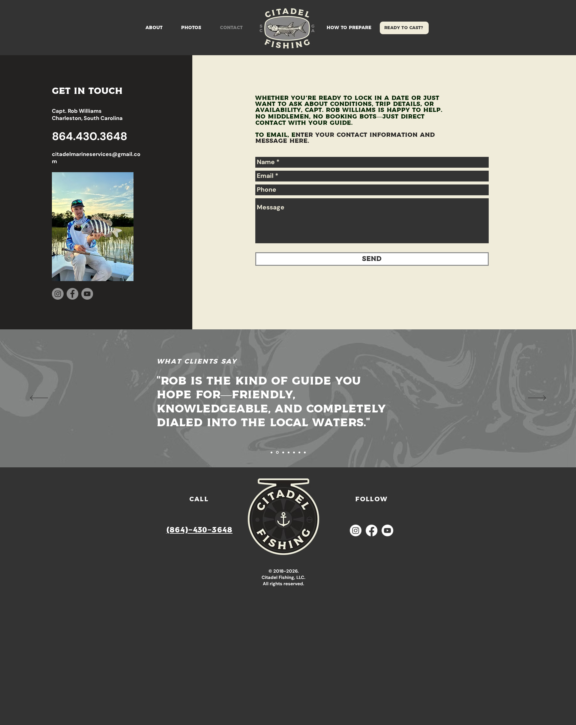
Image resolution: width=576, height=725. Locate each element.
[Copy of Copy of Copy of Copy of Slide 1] (299, 452)
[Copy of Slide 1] (271, 452)
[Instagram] (58, 294)
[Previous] (39, 398)
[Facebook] (72, 294)
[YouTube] (87, 294)
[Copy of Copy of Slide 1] (283, 452)
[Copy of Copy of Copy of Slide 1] (294, 452)
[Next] (537, 398)
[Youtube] (387, 530)
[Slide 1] (289, 452)
